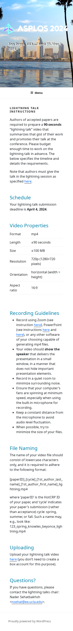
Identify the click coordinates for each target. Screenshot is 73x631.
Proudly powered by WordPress (29, 621)
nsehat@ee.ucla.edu (27, 602)
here (27, 181)
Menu (39, 93)
